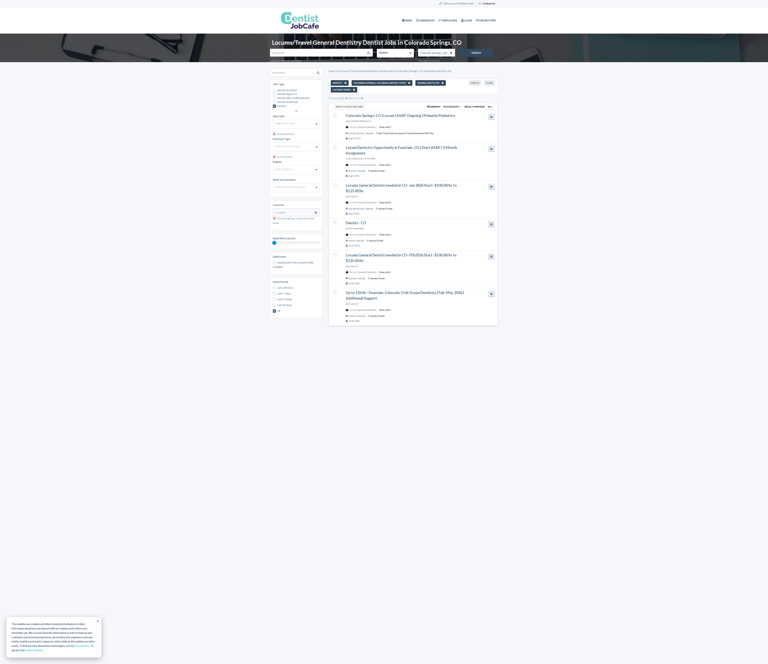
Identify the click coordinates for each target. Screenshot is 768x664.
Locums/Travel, (405, 133)
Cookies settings (34, 650)
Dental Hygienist (287, 94)
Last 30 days (284, 305)
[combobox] (395, 53)
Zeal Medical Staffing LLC (359, 121)
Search (476, 53)
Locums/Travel (378, 171)
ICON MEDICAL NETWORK (361, 158)
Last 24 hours (285, 287)
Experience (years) (284, 238)
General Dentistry (367, 127)
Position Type (281, 139)
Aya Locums (352, 196)
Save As (475, 82)
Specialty (279, 116)
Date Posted (280, 282)
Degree (277, 162)
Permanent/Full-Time (423, 133)
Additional (279, 256)
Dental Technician (287, 102)
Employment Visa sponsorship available (293, 265)
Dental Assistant (287, 90)
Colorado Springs (356, 133)
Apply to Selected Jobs (349, 106)
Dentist (281, 106)
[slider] (274, 243)
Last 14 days (284, 299)
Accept (97, 621)
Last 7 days (284, 293)
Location (278, 205)
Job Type (278, 84)
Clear (489, 82)
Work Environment (284, 179)
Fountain (352, 171)
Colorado (369, 133)
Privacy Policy (82, 645)
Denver (351, 240)
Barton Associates (355, 228)
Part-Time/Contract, (388, 133)
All (278, 311)
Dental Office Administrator (293, 98)
